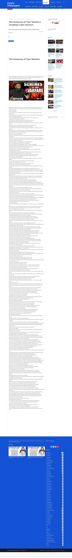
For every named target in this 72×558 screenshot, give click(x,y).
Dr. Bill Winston (48, 465)
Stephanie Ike (48, 491)
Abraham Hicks (48, 499)
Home (26, 2)
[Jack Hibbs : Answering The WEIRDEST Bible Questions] (50, 102)
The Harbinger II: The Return (51, 541)
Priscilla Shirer (28, 6)
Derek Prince (48, 497)
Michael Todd (48, 486)
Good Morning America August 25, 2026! (35, 457)
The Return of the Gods (50, 538)
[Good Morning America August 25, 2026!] (36, 451)
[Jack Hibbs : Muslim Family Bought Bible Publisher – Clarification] (50, 91)
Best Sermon (45, 2)
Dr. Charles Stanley (49, 460)
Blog (47, 527)
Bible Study (48, 530)
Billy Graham (48, 521)
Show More (55, 110)
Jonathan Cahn (52, 2)
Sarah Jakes (48, 524)
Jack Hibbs (41, 6)
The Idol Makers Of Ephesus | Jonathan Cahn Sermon (57, 106)
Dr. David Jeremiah (49, 515)
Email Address (10, 32)
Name (9, 36)
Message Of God (23, 550)
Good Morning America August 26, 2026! (16, 457)
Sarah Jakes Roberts (49, 462)
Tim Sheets (48, 479)
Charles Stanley (53, 6)
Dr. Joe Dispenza (49, 507)
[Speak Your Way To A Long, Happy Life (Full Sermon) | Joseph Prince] (50, 87)
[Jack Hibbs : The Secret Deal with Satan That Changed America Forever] (50, 96)
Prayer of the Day (39, 2)
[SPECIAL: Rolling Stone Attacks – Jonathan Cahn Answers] (59, 51)
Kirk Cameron (46, 6)
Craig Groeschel (49, 489)
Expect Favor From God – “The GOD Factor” (51, 54)
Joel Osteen (59, 2)
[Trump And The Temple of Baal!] (51, 42)
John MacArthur (49, 484)
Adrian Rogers (48, 471)
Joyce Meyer (59, 6)
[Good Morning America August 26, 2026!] (17, 451)
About (48, 550)
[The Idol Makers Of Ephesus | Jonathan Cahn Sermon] (50, 106)
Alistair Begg (48, 500)
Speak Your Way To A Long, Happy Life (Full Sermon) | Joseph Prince (58, 86)
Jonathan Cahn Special (50, 510)
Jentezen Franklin (49, 481)
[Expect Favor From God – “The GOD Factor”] (51, 51)
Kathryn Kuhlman (49, 505)
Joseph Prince (48, 473)
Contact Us (62, 550)
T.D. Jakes (48, 470)
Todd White (48, 492)
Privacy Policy (52, 550)
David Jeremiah (34, 6)
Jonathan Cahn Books (49, 535)
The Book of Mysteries (50, 540)
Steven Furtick (48, 483)
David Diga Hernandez (50, 468)
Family (47, 543)
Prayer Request (31, 2)
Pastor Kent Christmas (49, 476)
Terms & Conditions (57, 550)
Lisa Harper (48, 494)
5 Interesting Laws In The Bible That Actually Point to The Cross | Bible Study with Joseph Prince (58, 80)
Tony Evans (48, 478)
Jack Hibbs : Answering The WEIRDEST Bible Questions (58, 101)
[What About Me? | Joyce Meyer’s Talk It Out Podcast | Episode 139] (59, 61)
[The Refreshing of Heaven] (59, 42)
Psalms (47, 532)
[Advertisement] (36, 13)
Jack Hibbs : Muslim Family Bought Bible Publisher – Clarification (58, 91)
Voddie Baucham (49, 502)
